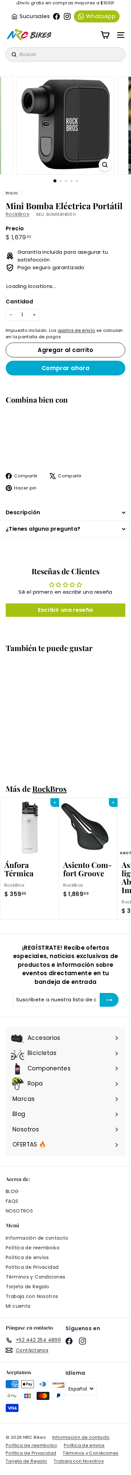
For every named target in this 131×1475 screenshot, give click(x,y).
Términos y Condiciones (35, 1277)
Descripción (23, 512)
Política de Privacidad (32, 1267)
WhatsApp (101, 16)
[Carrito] (105, 35)
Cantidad (19, 301)
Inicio (12, 193)
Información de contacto (37, 1238)
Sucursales (34, 16)
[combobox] (65, 54)
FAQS (12, 1201)
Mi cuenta (18, 1306)
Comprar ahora (66, 368)
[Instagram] (67, 16)
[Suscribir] (109, 1000)
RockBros (17, 214)
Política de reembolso (32, 1247)
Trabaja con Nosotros (32, 1296)
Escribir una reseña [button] (65, 610)
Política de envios (27, 1257)
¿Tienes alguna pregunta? (43, 529)
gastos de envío (76, 330)
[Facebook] (56, 16)
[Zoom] (104, 165)
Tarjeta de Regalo (27, 1286)
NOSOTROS (19, 1210)
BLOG (12, 1191)
